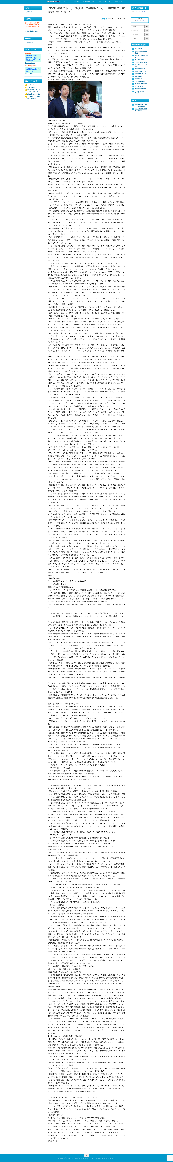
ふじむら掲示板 (139, 86)
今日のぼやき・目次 (88, 2)
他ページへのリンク (104, 2)
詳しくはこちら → (30, 63)
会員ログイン (28, 12)
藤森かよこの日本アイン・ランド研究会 (141, 105)
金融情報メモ (138, 78)
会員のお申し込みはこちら (32, 31)
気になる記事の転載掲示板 (141, 52)
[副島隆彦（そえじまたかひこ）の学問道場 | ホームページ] (54, 2)
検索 (147, 26)
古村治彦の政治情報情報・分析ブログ (141, 109)
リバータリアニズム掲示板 (141, 65)
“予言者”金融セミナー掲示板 (141, 92)
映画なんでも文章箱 (140, 71)
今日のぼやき (75, 2)
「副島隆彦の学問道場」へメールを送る (33, 97)
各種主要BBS (118, 2)
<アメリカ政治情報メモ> (141, 56)
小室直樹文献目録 (140, 81)
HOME (66, 2)
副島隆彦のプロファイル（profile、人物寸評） (33, 90)
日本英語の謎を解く (140, 69)
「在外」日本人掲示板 (141, 62)
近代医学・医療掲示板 (141, 83)
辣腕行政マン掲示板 (140, 88)
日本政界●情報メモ (140, 59)
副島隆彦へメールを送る (33, 94)
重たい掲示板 (138, 48)
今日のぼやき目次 (32, 87)
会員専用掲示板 (29, 42)
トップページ (30, 85)
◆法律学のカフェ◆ (140, 73)
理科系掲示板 (138, 76)
